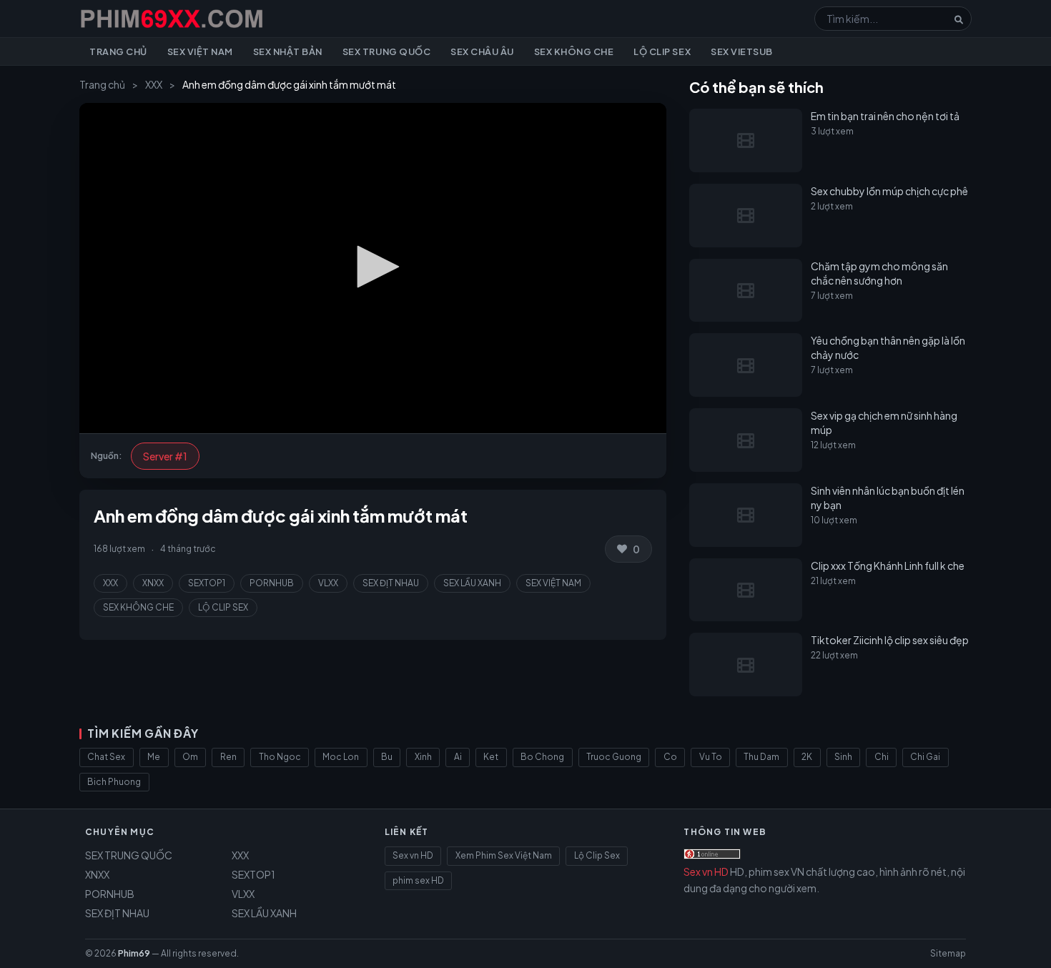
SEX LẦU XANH (472, 583)
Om (190, 756)
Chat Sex (106, 756)
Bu (387, 756)
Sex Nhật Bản (287, 51)
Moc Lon (340, 756)
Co (670, 756)
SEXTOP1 (206, 583)
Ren (228, 756)
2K (806, 756)
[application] (372, 268)
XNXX (153, 583)
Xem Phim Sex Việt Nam (503, 855)
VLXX (328, 583)
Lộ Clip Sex (662, 51)
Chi (881, 756)
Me (153, 756)
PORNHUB (272, 583)
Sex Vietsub (742, 51)
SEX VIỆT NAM (553, 583)
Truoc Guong (613, 756)
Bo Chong (542, 756)
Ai (458, 756)
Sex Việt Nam (200, 51)
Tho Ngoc (280, 756)
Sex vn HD (413, 855)
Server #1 (165, 456)
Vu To (710, 756)
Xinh (423, 756)
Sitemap (948, 953)
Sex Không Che (574, 51)
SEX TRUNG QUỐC (128, 855)
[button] (373, 266)
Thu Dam (761, 756)
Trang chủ (118, 51)
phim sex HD (418, 880)
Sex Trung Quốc (386, 51)
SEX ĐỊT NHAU (390, 583)
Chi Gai (925, 756)
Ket (490, 756)
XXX (153, 84)
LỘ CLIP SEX (223, 607)
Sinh (843, 756)
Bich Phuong (114, 781)
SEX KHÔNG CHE (138, 607)
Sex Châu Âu (482, 51)
